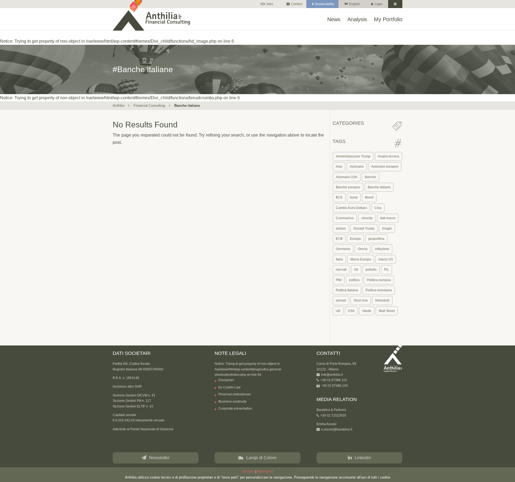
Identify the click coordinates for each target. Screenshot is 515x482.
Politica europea (379, 280)
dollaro (341, 228)
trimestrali (382, 300)
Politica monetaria (379, 290)
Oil (356, 269)
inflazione (382, 249)
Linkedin (363, 457)
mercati (341, 269)
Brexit (369, 197)
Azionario (357, 166)
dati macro (387, 218)
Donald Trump (364, 228)
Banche (370, 177)
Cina (377, 208)
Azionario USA (346, 177)
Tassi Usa (361, 300)
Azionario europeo (384, 166)
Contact (296, 4)
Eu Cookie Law (229, 387)
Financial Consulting (149, 106)
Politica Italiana (347, 290)
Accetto (248, 471)
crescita (367, 218)
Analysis (357, 19)
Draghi (387, 228)
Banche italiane (379, 187)
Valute (366, 311)
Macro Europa (360, 259)
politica (354, 280)
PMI (338, 280)
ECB (339, 239)
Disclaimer (226, 380)
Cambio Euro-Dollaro (351, 208)
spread (341, 300)
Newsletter (159, 457)
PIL (386, 269)
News (333, 19)
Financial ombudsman (234, 394)
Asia (339, 166)
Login (378, 4)
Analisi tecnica (388, 156)
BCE (339, 197)
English (354, 4)
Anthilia (118, 106)
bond (354, 197)
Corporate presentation (235, 408)
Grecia (362, 249)
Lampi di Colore (261, 457)
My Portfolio (388, 19)
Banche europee (348, 187)
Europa (355, 239)
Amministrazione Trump (353, 156)
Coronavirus (345, 218)
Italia (339, 259)
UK (338, 311)
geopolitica (376, 239)
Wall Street (387, 311)
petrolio (371, 269)
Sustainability (324, 4)
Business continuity (232, 401)
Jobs (269, 4)
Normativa (265, 471)
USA (351, 311)
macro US (385, 259)
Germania (343, 249)
